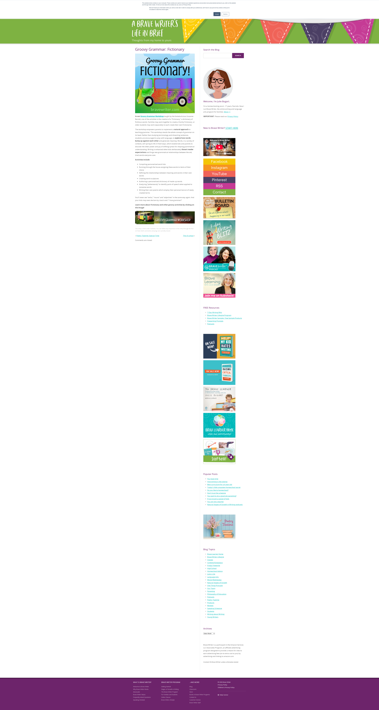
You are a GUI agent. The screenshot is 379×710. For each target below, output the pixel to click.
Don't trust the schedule (216, 493)
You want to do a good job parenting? (221, 496)
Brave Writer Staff (195, 703)
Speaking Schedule (214, 608)
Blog (191, 687)
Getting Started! (166, 687)
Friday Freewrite (213, 565)
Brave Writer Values (139, 694)
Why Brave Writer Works (141, 689)
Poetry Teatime (213, 600)
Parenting (211, 591)
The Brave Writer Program (169, 692)
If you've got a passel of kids (218, 499)
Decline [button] (225, 14)
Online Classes (166, 697)
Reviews (210, 605)
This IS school (188, 236)
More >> (227, 112)
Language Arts (213, 577)
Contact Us (193, 697)
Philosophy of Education (216, 594)
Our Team (211, 588)
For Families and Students (169, 694)
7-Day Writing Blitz (214, 312)
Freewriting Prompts (215, 321)
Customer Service (195, 700)
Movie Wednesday (214, 580)
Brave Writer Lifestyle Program (219, 315)
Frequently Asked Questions (142, 697)
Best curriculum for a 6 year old (219, 484)
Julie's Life (211, 574)
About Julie (136, 692)
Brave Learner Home (215, 554)
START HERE (232, 127)
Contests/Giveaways (215, 563)
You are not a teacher (215, 502)
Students (153, 228)
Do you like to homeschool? (217, 490)
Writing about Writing (215, 614)
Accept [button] (217, 14)
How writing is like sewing (217, 482)
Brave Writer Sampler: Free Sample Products (224, 318)
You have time (212, 479)
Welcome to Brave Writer (141, 687)
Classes (210, 560)
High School (212, 568)
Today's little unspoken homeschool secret (223, 487)
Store (191, 692)
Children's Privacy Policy (226, 687)
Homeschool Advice (215, 571)
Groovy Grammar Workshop (152, 116)
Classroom (193, 689)
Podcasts (210, 324)
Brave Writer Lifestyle (215, 557)
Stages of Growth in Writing (170, 689)
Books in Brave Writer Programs (200, 694)
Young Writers (212, 617)
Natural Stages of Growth (217, 583)
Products (210, 603)
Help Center (224, 695)
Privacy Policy (232, 116)
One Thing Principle (215, 585)
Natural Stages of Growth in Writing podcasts (225, 504)
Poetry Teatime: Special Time (147, 236)
